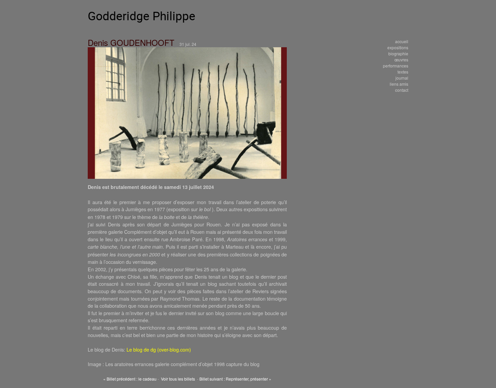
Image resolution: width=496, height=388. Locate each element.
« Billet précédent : (130, 379)
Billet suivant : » (235, 379)
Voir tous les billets (178, 379)
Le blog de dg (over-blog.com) (159, 349)
